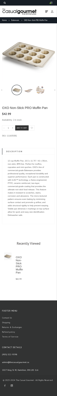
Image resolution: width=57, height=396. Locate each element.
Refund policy (8, 332)
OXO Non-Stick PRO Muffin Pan (35, 20)
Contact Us (7, 318)
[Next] (51, 54)
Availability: (7, 120)
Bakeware (15, 20)
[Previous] (5, 54)
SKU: (4, 135)
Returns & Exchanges (12, 327)
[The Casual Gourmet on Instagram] (12, 385)
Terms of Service (10, 336)
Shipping (6, 322)
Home (4, 20)
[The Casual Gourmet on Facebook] (5, 385)
